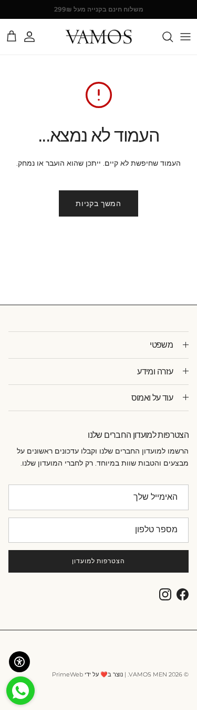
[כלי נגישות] (19, 661)
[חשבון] (34, 36)
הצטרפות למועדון (98, 561)
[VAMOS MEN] (98, 37)
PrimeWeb (67, 674)
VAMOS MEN (148, 674)
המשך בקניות (98, 203)
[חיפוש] (162, 36)
